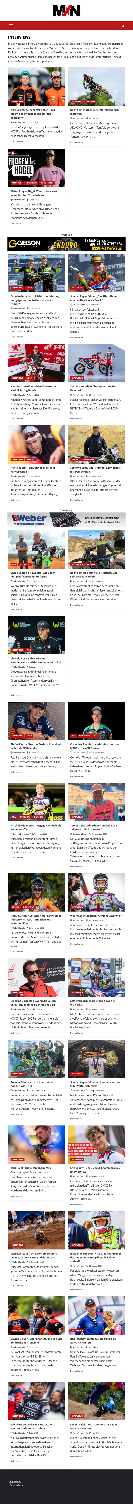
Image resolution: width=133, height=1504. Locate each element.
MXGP (29, 287)
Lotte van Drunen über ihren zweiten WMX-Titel (92, 1003)
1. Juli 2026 (33, 122)
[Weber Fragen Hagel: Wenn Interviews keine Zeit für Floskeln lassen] (36, 168)
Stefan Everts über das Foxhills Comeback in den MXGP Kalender (36, 746)
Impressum (15, 1481)
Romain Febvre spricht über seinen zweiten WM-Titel (32, 1084)
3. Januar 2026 (95, 476)
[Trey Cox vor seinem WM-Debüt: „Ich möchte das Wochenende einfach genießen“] (36, 86)
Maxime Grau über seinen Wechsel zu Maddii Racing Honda (33, 388)
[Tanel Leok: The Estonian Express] (36, 1144)
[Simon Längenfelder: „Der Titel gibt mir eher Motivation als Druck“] (96, 273)
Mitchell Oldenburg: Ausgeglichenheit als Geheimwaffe (36, 828)
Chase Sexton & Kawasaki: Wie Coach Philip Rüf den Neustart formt (33, 575)
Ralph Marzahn (19, 122)
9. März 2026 (94, 304)
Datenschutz (16, 1485)
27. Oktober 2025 (96, 920)
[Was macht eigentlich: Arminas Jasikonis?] (96, 892)
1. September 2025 (36, 1262)
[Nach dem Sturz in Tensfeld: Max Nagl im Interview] (96, 86)
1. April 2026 (34, 199)
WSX (29, 650)
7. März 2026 (34, 395)
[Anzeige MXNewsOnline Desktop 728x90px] (66, 519)
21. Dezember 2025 (96, 581)
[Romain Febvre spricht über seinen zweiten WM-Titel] (36, 1059)
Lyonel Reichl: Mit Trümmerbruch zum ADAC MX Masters (93, 1427)
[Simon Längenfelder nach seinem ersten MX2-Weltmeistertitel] (96, 1059)
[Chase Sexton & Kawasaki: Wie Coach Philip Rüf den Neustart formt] (36, 549)
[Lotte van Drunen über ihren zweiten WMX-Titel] (96, 977)
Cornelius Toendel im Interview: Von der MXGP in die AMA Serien (94, 746)
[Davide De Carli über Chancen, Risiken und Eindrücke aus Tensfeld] (36, 1315)
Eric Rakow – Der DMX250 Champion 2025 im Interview (95, 1170)
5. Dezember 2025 (36, 752)
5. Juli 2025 (33, 1433)
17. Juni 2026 (94, 118)
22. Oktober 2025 (36, 1009)
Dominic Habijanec (21, 834)
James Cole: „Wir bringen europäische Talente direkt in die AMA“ (93, 828)
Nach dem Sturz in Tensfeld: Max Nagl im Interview (95, 112)
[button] (11, 25)
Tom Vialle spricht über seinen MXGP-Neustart (93, 388)
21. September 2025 (37, 1090)
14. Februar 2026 (95, 395)
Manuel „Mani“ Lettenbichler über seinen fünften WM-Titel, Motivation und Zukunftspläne (36, 920)
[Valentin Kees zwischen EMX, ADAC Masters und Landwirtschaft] (36, 1401)
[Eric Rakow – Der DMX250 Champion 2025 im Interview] (96, 1144)
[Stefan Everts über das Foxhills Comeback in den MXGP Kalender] (36, 721)
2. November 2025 (36, 928)
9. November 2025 (39, 834)
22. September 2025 (97, 1009)
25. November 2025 (97, 752)
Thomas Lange (79, 1090)
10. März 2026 (34, 308)
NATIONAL (90, 101)
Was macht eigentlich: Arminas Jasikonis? (96, 916)
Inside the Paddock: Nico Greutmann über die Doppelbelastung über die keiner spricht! (95, 1257)
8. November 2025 (99, 834)
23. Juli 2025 (34, 1347)
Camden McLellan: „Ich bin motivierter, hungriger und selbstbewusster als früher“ (35, 300)
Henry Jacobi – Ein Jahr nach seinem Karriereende (33, 470)
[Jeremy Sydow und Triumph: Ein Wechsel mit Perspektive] (96, 444)
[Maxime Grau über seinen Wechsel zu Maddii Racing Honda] (36, 363)
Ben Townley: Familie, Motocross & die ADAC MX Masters (93, 1341)
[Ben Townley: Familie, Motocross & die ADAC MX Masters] (96, 1315)
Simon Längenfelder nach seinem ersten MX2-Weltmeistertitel (95, 1084)
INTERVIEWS (17, 101)
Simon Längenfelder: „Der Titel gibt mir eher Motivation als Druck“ (94, 298)
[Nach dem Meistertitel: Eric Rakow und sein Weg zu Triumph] (96, 549)
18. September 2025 (40, 1172)
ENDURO (75, 459)
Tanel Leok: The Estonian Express (31, 1168)
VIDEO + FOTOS (47, 183)
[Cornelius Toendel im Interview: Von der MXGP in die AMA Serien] (96, 721)
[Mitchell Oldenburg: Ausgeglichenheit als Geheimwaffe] (36, 802)
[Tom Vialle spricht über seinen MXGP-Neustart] (96, 363)
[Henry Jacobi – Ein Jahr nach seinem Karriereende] (36, 444)
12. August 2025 (95, 1266)
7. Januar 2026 (35, 476)
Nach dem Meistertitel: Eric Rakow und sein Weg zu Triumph (94, 575)
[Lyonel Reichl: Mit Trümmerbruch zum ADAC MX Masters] (96, 1401)
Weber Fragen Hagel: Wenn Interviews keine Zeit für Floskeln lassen (34, 193)
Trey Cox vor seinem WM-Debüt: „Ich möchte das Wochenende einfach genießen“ (33, 114)
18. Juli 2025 (94, 1347)
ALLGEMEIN (17, 183)
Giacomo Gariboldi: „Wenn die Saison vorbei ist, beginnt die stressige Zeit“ (33, 1003)
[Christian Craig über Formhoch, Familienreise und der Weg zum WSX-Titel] (36, 635)
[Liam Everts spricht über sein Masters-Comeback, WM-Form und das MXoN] (36, 1230)
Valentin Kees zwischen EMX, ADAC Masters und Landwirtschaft (32, 1427)
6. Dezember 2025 (36, 667)
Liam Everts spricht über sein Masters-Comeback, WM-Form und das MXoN (34, 1256)
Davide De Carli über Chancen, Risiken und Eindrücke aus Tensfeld (36, 1341)
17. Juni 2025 (94, 1433)
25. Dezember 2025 (36, 581)
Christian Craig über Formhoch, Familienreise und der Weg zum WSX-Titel (36, 660)
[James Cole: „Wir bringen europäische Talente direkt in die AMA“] (96, 802)
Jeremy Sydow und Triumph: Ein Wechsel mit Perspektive (95, 470)
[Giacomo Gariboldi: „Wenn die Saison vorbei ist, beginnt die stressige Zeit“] (36, 977)
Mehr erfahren (17, 141)
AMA (14, 564)
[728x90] (66, 243)
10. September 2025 (97, 1176)
